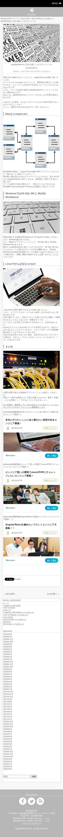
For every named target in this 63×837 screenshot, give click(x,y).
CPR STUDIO (9, 608)
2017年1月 (7, 719)
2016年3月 (7, 744)
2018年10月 (8, 667)
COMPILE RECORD (12, 606)
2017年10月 (8, 697)
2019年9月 (7, 644)
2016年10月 (8, 727)
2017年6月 (7, 707)
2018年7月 (7, 674)
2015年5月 (7, 769)
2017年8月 (7, 702)
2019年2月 (7, 657)
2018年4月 (7, 682)
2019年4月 (7, 654)
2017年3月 (7, 714)
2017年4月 (7, 712)
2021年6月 (7, 634)
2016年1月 (7, 749)
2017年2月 (7, 717)
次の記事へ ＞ (53, 594)
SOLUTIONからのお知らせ (42, 19)
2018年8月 (7, 672)
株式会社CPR (6, 19)
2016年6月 (7, 737)
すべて (16, 19)
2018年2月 (7, 687)
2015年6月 (7, 767)
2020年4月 (7, 637)
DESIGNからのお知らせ (13, 624)
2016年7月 (7, 734)
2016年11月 (8, 724)
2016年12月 (8, 722)
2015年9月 (7, 759)
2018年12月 (8, 662)
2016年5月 (7, 739)
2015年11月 (8, 754)
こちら (47, 818)
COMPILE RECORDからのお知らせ (18, 613)
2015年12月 (8, 752)
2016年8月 (7, 732)
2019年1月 (7, 659)
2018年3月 (7, 684)
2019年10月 (8, 642)
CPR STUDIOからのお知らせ (15, 615)
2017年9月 (7, 699)
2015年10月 (8, 757)
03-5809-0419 (36, 816)
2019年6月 (7, 649)
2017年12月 (8, 692)
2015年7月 (7, 764)
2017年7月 (7, 704)
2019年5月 (7, 652)
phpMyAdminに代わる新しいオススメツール (18, 21)
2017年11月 (8, 694)
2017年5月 (7, 709)
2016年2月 (7, 747)
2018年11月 (8, 664)
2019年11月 (8, 639)
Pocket (17, 579)
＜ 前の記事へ (9, 594)
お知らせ (7, 610)
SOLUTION (25, 19)
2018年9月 (7, 669)
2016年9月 (7, 729)
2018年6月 (7, 677)
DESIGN (7, 622)
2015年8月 (7, 762)
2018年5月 (7, 679)
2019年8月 (7, 647)
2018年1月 (7, 689)
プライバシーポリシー (31, 823)
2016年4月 (7, 742)
